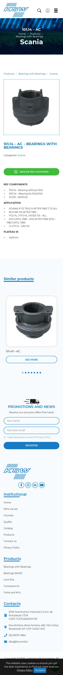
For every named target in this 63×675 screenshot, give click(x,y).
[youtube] (42, 485)
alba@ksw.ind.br (18, 641)
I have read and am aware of (28, 437)
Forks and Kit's (12, 592)
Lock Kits (9, 579)
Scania (31, 42)
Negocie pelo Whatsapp (34, 171)
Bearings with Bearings (29, 36)
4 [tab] (31, 372)
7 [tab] (40, 372)
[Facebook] (21, 485)
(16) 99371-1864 (17, 635)
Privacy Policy (43, 437)
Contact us (10, 541)
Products (35, 34)
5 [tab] (34, 372)
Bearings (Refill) (13, 573)
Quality (8, 521)
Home (22, 34)
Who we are (11, 509)
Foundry (9, 515)
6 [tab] (37, 372)
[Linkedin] (35, 485)
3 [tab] (28, 372)
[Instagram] (28, 485)
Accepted (40, 670)
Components (11, 586)
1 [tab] (22, 372)
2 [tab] (25, 372)
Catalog (8, 528)
